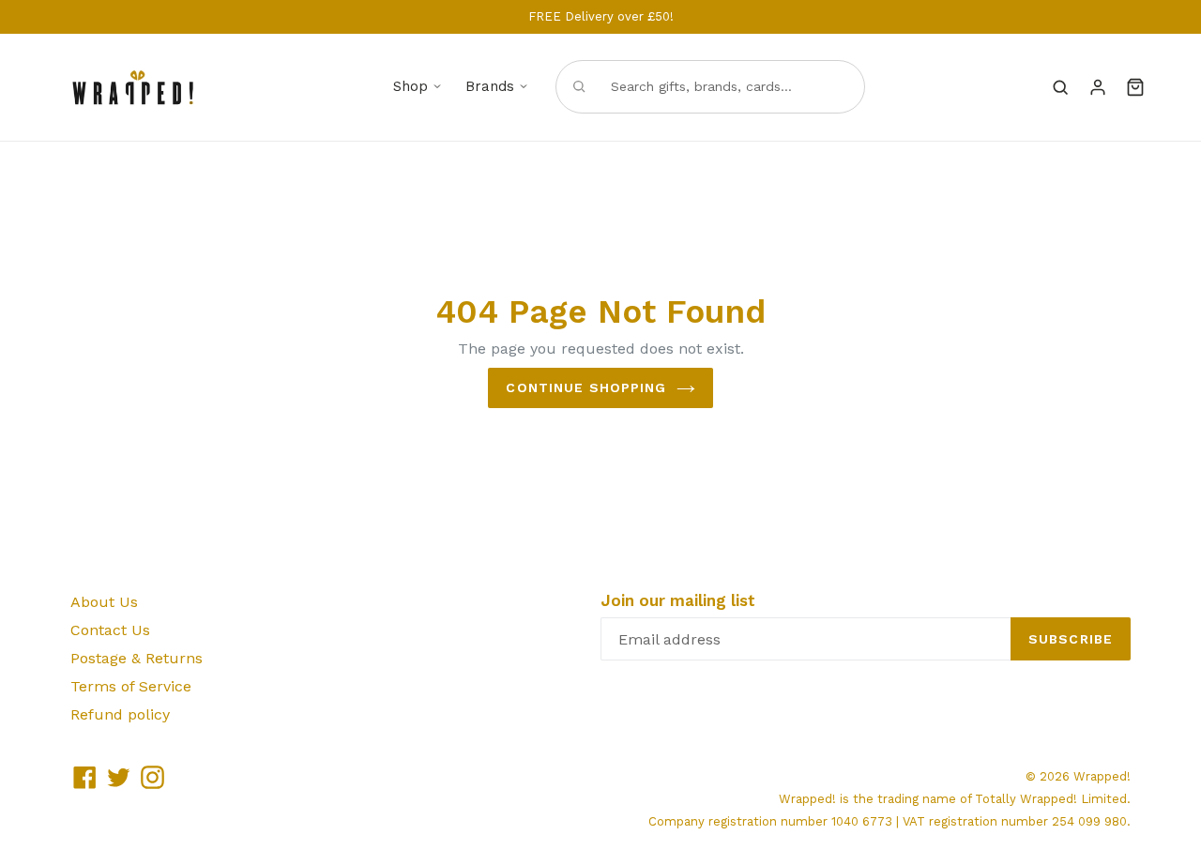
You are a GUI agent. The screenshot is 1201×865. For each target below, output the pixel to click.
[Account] (1097, 87)
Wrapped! (1102, 776)
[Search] (1060, 87)
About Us (104, 602)
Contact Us (110, 630)
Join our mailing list (677, 600)
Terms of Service (130, 686)
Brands (489, 86)
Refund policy (120, 714)
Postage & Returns (136, 658)
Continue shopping (586, 387)
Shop (410, 86)
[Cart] (1135, 87)
